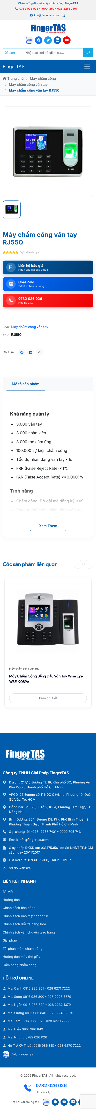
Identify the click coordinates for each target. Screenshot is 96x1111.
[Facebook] (38, 40)
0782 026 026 (28, 8)
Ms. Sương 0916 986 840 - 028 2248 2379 (40, 1013)
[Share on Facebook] (21, 352)
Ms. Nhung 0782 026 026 (27, 1037)
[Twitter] (48, 40)
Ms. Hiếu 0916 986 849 (25, 1029)
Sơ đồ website (20, 868)
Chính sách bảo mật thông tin (25, 916)
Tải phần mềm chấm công (22, 948)
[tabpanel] (48, 464)
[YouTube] (67, 40)
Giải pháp (10, 940)
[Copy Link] (39, 352)
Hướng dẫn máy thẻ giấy (21, 957)
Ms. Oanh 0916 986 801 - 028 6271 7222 (39, 988)
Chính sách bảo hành (19, 908)
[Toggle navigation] (87, 66)
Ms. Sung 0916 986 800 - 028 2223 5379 (39, 996)
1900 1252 (47, 8)
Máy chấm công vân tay (28, 84)
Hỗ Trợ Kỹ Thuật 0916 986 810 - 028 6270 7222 (44, 1045)
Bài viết (8, 892)
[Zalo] (29, 40)
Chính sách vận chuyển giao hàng (29, 932)
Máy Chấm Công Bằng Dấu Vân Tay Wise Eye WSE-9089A (46, 679)
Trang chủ (15, 78)
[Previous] (78, 564)
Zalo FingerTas (22, 1054)
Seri (12, 52)
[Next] (88, 564)
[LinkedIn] (57, 40)
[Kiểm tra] (88, 52)
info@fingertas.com (46, 15)
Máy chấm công (43, 78)
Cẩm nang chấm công (20, 965)
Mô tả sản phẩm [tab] (25, 384)
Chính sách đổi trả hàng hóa (24, 924)
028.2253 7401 (67, 8)
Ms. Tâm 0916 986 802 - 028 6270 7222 (38, 1021)
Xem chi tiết (48, 698)
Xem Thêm (48, 526)
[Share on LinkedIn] (30, 352)
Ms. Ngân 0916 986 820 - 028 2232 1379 (39, 1005)
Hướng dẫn (11, 900)
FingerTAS (14, 66)
